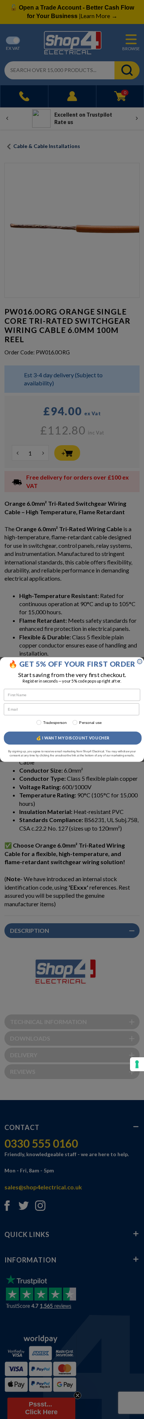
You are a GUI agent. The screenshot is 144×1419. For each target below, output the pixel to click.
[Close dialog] (139, 661)
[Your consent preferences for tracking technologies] (137, 1064)
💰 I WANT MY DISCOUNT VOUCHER (73, 738)
